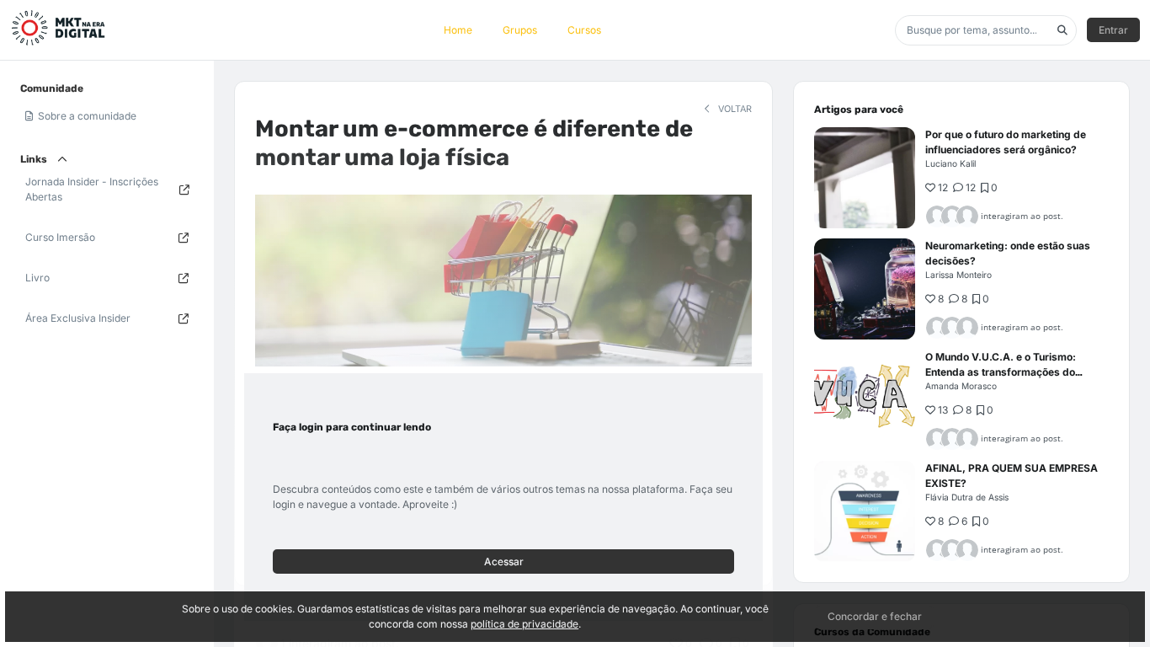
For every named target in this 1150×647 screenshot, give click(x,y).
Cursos (584, 30)
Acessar (504, 561)
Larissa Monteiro (958, 275)
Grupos (520, 30)
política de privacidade (524, 624)
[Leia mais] (864, 177)
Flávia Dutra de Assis (967, 497)
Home (458, 30)
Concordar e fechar (875, 616)
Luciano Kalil (950, 163)
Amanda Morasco (961, 386)
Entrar (1113, 30)
